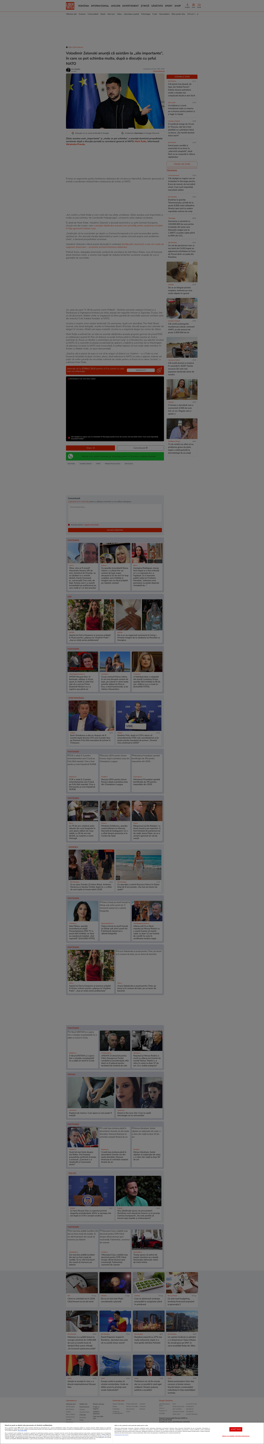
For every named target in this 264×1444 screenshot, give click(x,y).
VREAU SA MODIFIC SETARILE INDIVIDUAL (236, 1436)
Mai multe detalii (22, 1430)
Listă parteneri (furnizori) (121, 1435)
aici (103, 1436)
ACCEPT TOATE (236, 1429)
